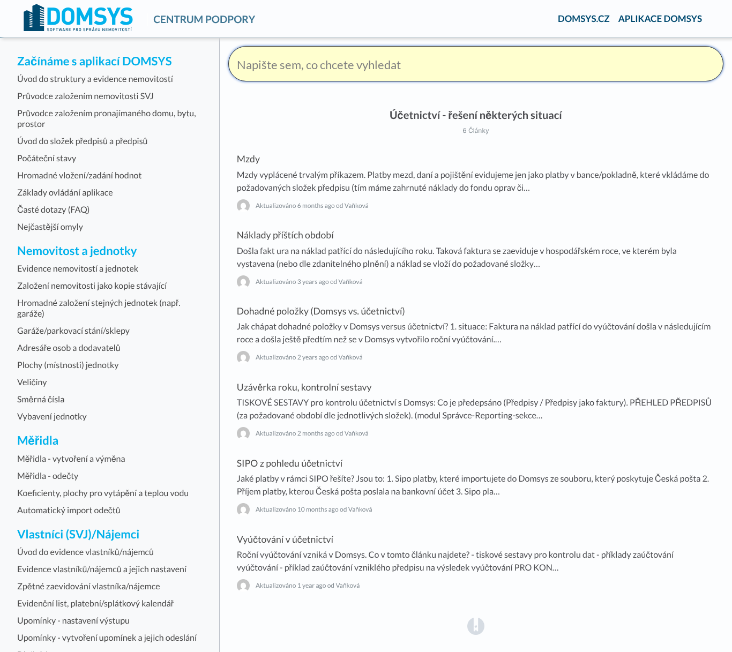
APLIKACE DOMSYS (660, 18)
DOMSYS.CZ (584, 18)
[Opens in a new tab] (475, 625)
